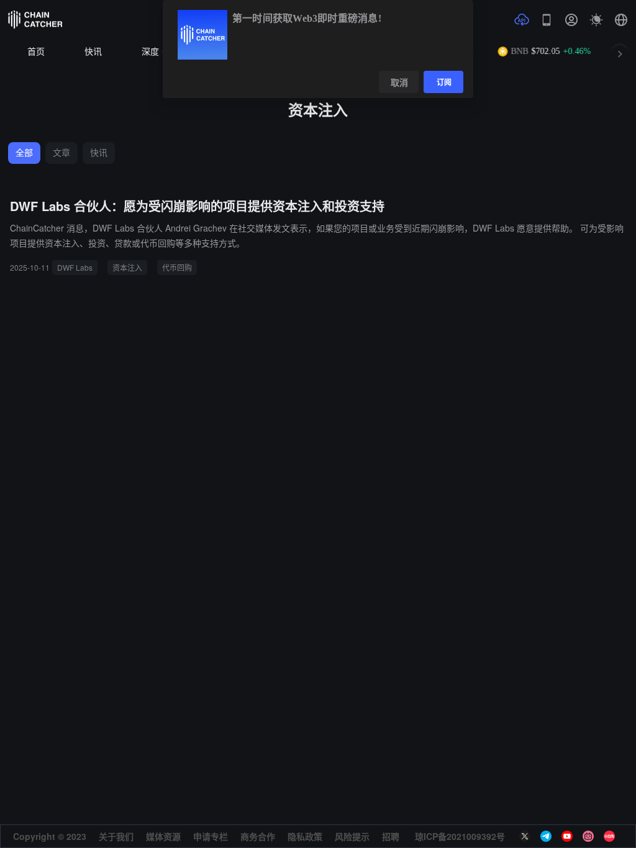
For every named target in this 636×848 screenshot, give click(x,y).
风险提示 (352, 836)
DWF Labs (75, 267)
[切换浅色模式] (596, 19)
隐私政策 (305, 836)
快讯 (93, 51)
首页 (36, 51)
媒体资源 (163, 836)
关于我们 (116, 836)
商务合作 (257, 836)
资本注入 (127, 267)
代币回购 (177, 267)
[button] (621, 20)
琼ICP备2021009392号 (460, 836)
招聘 (390, 836)
